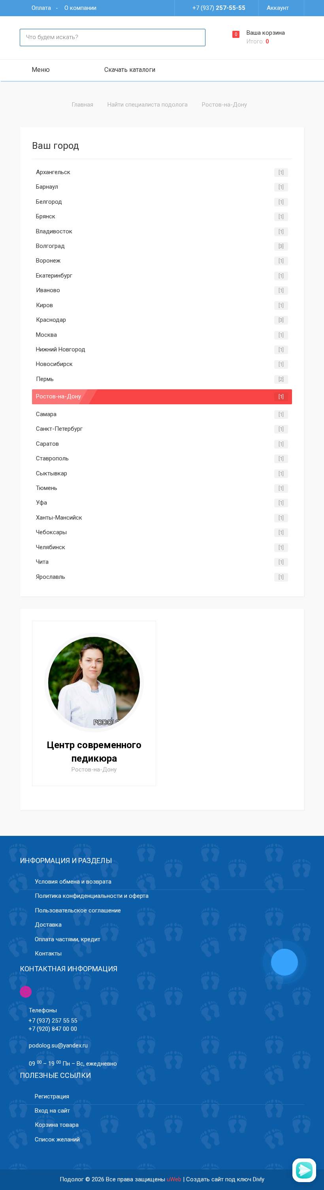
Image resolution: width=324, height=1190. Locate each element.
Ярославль (50, 576)
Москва (46, 334)
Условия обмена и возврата (73, 881)
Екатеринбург (54, 275)
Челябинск (50, 547)
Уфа (41, 502)
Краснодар (51, 319)
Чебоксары (51, 532)
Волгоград (50, 246)
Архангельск (53, 172)
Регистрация (52, 1096)
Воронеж (48, 260)
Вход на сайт (52, 1110)
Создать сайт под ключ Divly (225, 1179)
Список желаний (57, 1139)
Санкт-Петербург (59, 428)
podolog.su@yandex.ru (58, 1045)
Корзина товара (57, 1124)
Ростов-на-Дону (58, 396)
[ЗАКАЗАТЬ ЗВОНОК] (284, 963)
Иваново (48, 290)
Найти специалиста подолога (147, 104)
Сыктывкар (51, 473)
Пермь (45, 379)
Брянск (45, 216)
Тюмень (46, 488)
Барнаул (47, 186)
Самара (46, 414)
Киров (44, 305)
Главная (82, 104)
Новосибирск (54, 364)
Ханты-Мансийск (59, 517)
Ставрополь (52, 458)
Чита (42, 561)
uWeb (174, 1179)
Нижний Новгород (60, 349)
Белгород (49, 201)
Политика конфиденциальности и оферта (92, 895)
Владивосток (54, 231)
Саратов (47, 443)
